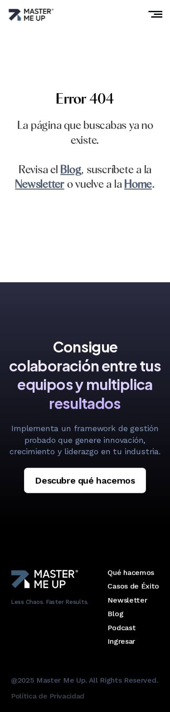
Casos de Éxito (133, 586)
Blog (115, 613)
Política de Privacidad (47, 696)
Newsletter (127, 600)
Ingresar (121, 641)
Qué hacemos (130, 572)
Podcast (121, 627)
